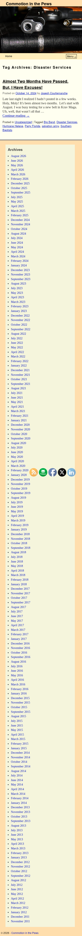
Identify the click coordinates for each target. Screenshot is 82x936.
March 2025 (18, 210)
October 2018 (19, 543)
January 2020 (19, 475)
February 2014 (19, 798)
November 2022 (20, 320)
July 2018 (16, 557)
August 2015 (18, 716)
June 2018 (17, 561)
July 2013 (16, 830)
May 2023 (17, 292)
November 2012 (20, 866)
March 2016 (18, 684)
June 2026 (17, 160)
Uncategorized (23, 122)
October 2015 (19, 707)
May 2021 (17, 402)
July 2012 (16, 884)
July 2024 (16, 238)
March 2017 (18, 629)
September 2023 (20, 279)
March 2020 (18, 465)
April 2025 (17, 206)
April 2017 (17, 625)
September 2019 (20, 493)
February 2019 (19, 525)
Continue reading (16, 115)
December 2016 (20, 643)
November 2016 (20, 648)
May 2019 (17, 511)
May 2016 (17, 675)
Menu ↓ (71, 56)
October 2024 (19, 229)
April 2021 (17, 406)
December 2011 (20, 916)
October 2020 (19, 434)
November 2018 (20, 538)
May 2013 (17, 839)
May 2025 (17, 201)
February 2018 (19, 579)
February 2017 (19, 634)
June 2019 (17, 506)
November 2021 (20, 374)
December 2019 (20, 479)
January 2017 (19, 639)
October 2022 (19, 324)
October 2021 (19, 379)
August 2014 (18, 771)
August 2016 (18, 661)
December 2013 (20, 807)
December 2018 (20, 534)
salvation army (50, 126)
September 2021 (20, 383)
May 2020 (17, 456)
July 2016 (16, 666)
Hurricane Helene (13, 126)
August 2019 (18, 497)
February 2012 (19, 907)
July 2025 (16, 197)
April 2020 (17, 461)
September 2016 (20, 657)
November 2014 (20, 757)
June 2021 (17, 397)
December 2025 (20, 183)
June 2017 (17, 616)
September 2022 (20, 329)
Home (8, 56)
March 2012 (18, 903)
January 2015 (19, 748)
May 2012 (17, 894)
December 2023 (20, 270)
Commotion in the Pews (29, 4)
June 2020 (17, 452)
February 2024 (19, 260)
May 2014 (17, 784)
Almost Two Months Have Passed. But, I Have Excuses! (35, 84)
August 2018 (18, 552)
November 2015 (20, 702)
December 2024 (20, 220)
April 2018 (17, 570)
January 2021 (19, 420)
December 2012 (20, 862)
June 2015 (17, 725)
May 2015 (17, 730)
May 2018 (17, 566)
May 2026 (17, 165)
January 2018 (19, 584)
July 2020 (16, 447)
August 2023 (18, 283)
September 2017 (20, 602)
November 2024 (20, 224)
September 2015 (20, 711)
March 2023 (18, 301)
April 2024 (17, 251)
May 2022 (17, 347)
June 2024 (17, 242)
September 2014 (20, 766)
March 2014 (18, 793)
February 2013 (19, 853)
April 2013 (17, 843)
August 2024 (18, 233)
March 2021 (18, 411)
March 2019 (18, 520)
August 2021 (18, 388)
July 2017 (16, 611)
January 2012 (19, 912)
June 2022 (17, 342)
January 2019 (19, 529)
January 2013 (19, 857)
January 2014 (19, 802)
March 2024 (18, 256)
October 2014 (19, 761)
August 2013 (18, 825)
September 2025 (20, 192)
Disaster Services (67, 122)
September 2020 (20, 438)
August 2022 (18, 333)
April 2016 (17, 679)
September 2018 (20, 547)
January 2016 (19, 693)
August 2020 (18, 443)
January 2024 (19, 265)
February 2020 (19, 470)
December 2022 (20, 315)
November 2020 (20, 429)
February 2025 (19, 215)
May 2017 (17, 620)
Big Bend (49, 122)
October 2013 (19, 816)
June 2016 (17, 670)
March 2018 (18, 575)
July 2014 (16, 775)
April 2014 (17, 789)
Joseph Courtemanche (54, 93)
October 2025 (19, 188)
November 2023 (20, 274)
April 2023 (17, 297)
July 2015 (16, 720)
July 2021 (16, 393)
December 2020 (20, 424)
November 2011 (20, 921)
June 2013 (17, 834)
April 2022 (17, 352)
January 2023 (19, 311)
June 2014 (17, 780)
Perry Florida (32, 126)
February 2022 (19, 361)
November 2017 (20, 593)
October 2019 (19, 488)
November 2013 (20, 812)
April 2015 (17, 734)
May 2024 (17, 247)
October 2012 (19, 871)
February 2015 (19, 743)
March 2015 (18, 739)
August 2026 (18, 156)
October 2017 (19, 597)
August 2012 (18, 880)
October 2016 (19, 652)
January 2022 (19, 365)
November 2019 (20, 484)
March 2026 (18, 174)
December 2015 (20, 698)
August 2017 (18, 607)
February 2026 (19, 178)
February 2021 (19, 415)
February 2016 (19, 689)
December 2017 (20, 588)
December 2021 (20, 370)
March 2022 (18, 356)
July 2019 (16, 502)
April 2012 (17, 898)
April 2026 (17, 169)
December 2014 (20, 752)
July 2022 (16, 338)
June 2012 (17, 889)
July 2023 (16, 288)
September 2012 (20, 875)
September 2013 (20, 821)
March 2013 (18, 848)
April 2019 (17, 515)
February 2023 (19, 306)
